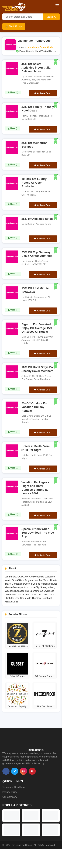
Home (20, 47)
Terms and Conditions (13, 787)
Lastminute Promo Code (40, 47)
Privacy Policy (9, 792)
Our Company (9, 796)
